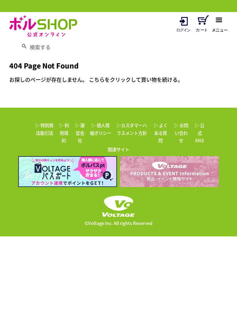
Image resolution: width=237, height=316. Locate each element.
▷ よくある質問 (161, 133)
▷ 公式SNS (199, 133)
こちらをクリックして (115, 79)
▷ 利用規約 (64, 133)
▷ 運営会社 (80, 133)
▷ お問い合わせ (181, 133)
